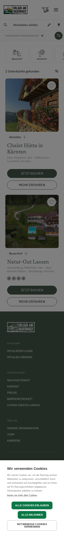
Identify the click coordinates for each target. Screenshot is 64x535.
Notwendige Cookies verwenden (32, 525)
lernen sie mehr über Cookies (22, 495)
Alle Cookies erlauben (32, 505)
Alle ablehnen (32, 515)
